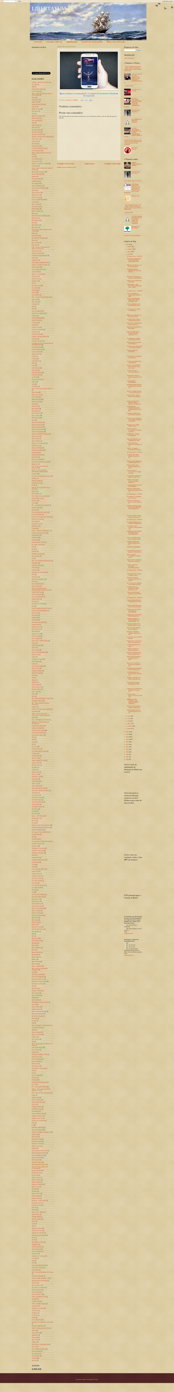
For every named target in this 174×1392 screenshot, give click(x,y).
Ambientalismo (36, 146)
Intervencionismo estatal (38, 730)
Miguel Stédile (35, 957)
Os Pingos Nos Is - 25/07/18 (134, 519)
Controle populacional (37, 349)
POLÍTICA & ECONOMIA (133, 547)
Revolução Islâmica (37, 1162)
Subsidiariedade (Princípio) (39, 1265)
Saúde (33, 1223)
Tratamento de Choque (38, 1308)
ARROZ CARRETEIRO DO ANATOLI (136, 164)
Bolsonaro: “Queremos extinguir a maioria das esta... (133, 633)
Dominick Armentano (37, 454)
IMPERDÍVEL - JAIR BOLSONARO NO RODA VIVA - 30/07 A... (134, 286)
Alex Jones (35, 127)
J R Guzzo (34, 753)
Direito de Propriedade (37, 431)
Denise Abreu (35, 408)
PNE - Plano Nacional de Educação (41, 1093)
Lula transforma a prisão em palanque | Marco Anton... (134, 551)
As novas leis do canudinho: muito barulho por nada (134, 583)
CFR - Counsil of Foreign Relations (41, 297)
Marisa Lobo (35, 920)
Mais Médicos (35, 899)
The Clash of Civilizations (38, 1287)
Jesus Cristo (35, 774)
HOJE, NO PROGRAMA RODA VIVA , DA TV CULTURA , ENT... (133, 300)
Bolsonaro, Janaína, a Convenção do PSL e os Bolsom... (134, 579)
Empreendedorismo (37, 498)
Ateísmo (34, 190)
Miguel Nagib (35, 954)
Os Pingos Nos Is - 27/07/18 (134, 452)
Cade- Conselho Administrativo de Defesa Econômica (40, 247)
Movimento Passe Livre (38, 979)
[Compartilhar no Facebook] (90, 100)
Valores (34, 1330)
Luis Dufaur (35, 883)
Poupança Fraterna (37, 1106)
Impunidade (35, 711)
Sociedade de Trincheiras (38, 1256)
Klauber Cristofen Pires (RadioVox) (41, 825)
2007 (127, 757)
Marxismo (34, 924)
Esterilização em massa (38, 542)
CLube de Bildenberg (37, 318)
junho (129, 716)
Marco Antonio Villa (37, 906)
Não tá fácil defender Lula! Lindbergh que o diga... (134, 439)
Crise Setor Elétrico (37, 372)
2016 (127, 734)
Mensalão (34, 943)
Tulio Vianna (35, 1310)
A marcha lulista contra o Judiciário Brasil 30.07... (134, 319)
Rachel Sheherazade (37, 1130)
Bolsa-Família (35, 235)
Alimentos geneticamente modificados (42, 136)
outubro (129, 246)
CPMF (33, 363)
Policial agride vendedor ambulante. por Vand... (133, 683)
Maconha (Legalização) (38, 896)
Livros (33, 864)
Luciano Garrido (36, 873)
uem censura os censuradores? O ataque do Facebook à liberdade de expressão (89, 94)
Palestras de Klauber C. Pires (39, 1054)
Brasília (34, 240)
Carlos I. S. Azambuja (37, 274)
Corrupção (34, 358)
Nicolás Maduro (36, 1006)
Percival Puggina (36, 1075)
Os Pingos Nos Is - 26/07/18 (134, 494)
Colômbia (34, 325)
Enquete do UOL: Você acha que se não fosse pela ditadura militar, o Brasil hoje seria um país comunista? (133, 142)
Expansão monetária (37, 553)
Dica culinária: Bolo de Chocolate (133, 181)
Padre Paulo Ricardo (37, 1047)
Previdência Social (37, 1109)
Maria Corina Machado (38, 915)
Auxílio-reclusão (36, 197)
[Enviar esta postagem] (81, 100)
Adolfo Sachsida (36, 109)
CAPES (34, 258)
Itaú (33, 744)
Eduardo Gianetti (36, 480)
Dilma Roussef (35, 417)
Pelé (33, 1073)
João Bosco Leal (36, 776)
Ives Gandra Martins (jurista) (39, 751)
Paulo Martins (35, 1066)
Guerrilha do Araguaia (37, 659)
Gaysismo (34, 617)
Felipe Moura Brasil (37, 565)
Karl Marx (34, 811)
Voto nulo (34, 1346)
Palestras (34, 1052)
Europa (33, 549)
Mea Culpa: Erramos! (135, 148)
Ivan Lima (34, 746)
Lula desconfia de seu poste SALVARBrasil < (134, 485)
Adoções (34, 106)
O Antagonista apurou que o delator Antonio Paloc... (134, 476)
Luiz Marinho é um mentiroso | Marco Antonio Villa (134, 527)
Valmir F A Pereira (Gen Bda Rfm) (40, 1328)
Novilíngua (34, 1018)
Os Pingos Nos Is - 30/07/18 (134, 291)
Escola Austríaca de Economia (40, 512)
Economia (34, 473)
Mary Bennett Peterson (38, 929)
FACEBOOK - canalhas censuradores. (133, 434)
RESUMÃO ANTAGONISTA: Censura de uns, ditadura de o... (134, 386)
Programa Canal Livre (37, 1116)
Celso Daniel (35, 288)
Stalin (33, 1260)
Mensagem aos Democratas (136, 227)
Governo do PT (36, 633)
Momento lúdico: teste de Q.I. (136, 111)
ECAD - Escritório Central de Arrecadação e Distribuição (39, 470)
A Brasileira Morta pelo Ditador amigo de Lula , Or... (134, 543)
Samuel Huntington (37, 1219)
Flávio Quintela (36, 586)
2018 (127, 244)
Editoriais (34, 478)
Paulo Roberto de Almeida (38, 1068)
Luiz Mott (34, 890)
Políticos (34, 1104)
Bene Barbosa (35, 220)
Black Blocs (35, 227)
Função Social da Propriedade (39, 610)
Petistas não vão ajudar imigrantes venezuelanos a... (134, 594)
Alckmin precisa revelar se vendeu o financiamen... (134, 706)
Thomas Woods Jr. (37, 1294)
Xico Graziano (35, 1353)
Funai (33, 606)
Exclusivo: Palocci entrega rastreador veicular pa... (134, 516)
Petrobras (34, 1080)
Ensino (33, 503)
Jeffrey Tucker (35, 772)
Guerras (34, 657)
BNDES (34, 233)
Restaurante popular (37, 1157)
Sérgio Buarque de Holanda (39, 1235)
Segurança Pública (37, 1228)
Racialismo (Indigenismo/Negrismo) (41, 1132)
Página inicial (89, 164)
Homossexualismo (36, 687)
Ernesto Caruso (36, 507)
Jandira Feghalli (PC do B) (38, 760)
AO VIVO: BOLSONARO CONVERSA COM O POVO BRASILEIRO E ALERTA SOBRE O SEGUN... (133, 132)
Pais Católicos (35, 1049)
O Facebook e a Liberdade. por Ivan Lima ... (134, 497)
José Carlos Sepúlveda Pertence (40, 790)
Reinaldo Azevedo (36, 1141)
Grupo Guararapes (36, 645)
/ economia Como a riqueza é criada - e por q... (134, 574)
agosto (129, 251)
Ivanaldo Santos (36, 749)
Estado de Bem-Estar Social (39, 533)
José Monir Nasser (37, 799)
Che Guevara (35, 301)
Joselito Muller (35, 804)
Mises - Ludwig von (37, 966)
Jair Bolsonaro (35, 755)
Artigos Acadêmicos (37, 185)
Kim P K (34, 820)
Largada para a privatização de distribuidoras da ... (134, 615)
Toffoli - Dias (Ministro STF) (39, 1296)
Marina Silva (35, 917)
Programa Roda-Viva (37, 1118)
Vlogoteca (34, 1342)
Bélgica (34, 213)
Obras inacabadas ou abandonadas (41, 1025)
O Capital (34, 1020)
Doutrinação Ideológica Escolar (40, 461)
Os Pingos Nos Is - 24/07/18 (134, 570)
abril (128, 721)
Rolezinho (34, 1189)
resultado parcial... (129, 933)
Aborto (33, 97)
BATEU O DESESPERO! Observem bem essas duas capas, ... (133, 367)
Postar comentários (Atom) (69, 167)
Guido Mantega (36, 661)
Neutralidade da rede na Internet (40, 1002)
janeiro (129, 728)
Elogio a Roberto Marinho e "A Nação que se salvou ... (134, 601)
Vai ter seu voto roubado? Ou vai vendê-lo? (133, 628)
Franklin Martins (36, 599)
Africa (33, 113)
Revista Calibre (36, 1159)
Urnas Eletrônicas (36, 1319)
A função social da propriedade (132, 235)
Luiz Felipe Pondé (36, 887)
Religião (34, 1148)
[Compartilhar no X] (88, 100)
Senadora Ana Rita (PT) (38, 1233)
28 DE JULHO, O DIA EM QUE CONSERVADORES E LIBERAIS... (134, 420)
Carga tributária (36, 267)
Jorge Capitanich (36, 786)
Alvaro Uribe (35, 141)
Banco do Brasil (36, 206)
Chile (33, 306)
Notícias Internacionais (38, 1013)
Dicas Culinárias (36, 413)
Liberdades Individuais (37, 853)
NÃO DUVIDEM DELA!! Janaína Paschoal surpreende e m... (133, 333)
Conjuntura (34, 338)
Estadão (34, 528)
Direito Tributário (36, 441)
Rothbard (34, 1209)
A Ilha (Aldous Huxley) (37, 89)
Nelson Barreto (36, 993)
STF (33, 1263)
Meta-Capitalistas (36, 947)
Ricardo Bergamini (36, 1170)
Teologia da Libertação (38, 1276)
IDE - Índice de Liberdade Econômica (41, 698)
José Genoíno (35, 795)
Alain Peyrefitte (36, 118)
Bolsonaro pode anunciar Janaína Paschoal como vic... (134, 711)
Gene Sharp (35, 620)
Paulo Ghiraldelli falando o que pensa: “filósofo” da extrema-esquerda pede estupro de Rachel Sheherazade (133, 68)
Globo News (35, 631)
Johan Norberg (35, 781)
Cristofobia (34, 377)
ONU (33, 1041)
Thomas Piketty (36, 1292)
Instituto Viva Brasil (37, 728)
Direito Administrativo (37, 422)
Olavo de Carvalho (36, 1034)
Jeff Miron (34, 769)
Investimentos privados (38, 732)
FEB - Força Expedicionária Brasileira (41, 560)
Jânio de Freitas (36, 765)
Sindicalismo (35, 1244)
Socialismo (35, 1253)
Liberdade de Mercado (37, 850)
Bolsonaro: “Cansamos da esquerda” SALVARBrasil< (134, 277)
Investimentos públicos (38, 735)
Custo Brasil (35, 386)
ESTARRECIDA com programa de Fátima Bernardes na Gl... (133, 588)
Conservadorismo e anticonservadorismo (133, 371)
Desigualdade (35, 411)
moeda (33, 972)
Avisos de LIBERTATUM (38, 199)
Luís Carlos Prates (37, 878)
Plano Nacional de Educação (39, 1082)
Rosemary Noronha (37, 1205)
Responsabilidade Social (38, 1155)
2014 (127, 739)
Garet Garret (35, 613)
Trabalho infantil (36, 1301)
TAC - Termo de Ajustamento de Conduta (42, 1272)
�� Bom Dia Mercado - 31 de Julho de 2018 (134, 265)
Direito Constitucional (37, 424)
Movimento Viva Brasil (38, 983)
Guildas (34, 664)
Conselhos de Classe (37, 341)
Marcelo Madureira (36, 903)
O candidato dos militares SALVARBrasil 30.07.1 (133, 339)
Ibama (33, 696)
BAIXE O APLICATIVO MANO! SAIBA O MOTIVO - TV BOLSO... (134, 403)
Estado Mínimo (36, 535)
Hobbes (34, 680)
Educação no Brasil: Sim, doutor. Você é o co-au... (134, 624)
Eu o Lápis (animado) (37, 544)
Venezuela (34, 1337)
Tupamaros (35, 1313)
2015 (127, 737)
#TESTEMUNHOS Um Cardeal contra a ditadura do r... (134, 674)
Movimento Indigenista (38, 976)
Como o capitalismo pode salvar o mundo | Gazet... (134, 538)
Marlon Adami (35, 922)
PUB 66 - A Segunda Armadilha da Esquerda (134, 449)
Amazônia (34, 143)
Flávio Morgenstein (37, 583)
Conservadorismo (36, 347)
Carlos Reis (35, 276)
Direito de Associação (37, 427)
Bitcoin (33, 222)
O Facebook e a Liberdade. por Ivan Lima (134, 357)
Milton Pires (35, 964)
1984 (33, 86)
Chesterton (34, 304)
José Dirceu (35, 792)
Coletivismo (35, 322)
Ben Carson (35, 218)
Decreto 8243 (35, 397)
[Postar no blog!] (87, 100)
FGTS (33, 574)
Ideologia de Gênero (37, 700)
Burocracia (34, 245)
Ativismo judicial (36, 192)
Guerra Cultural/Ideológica (38, 652)
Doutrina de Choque (37, 459)
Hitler (33, 677)
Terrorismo (34, 1283)
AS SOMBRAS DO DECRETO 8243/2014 (137, 121)
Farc (33, 558)
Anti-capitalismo (36, 159)
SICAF (33, 1240)
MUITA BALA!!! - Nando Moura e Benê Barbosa (133, 395)
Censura (34, 292)
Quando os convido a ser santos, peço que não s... (134, 678)
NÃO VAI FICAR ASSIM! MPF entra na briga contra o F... (134, 490)
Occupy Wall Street (37, 1027)
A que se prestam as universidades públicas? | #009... (134, 295)
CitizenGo (34, 315)
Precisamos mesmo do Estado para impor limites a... (134, 377)
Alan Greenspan (36, 120)
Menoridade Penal (36, 940)
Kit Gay (34, 823)
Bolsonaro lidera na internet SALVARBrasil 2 (134, 343)
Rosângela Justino (36, 1203)
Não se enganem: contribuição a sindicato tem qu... (134, 556)
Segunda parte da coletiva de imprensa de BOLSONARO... (134, 611)
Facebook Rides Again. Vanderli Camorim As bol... (133, 456)
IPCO (33, 737)
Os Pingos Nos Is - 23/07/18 (134, 597)
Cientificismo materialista (38, 313)
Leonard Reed (35, 839)
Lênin (33, 836)
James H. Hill (35, 758)
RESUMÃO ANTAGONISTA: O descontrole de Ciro (134, 669)
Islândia (34, 742)
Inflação (34, 717)
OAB (33, 1023)
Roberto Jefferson (36, 1179)
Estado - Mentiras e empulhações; (41, 530)
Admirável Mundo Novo (38, 104)
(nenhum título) (129, 86)
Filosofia (34, 581)
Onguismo (34, 1037)
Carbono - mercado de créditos (40, 264)
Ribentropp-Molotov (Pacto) (39, 1164)
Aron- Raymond (36, 183)
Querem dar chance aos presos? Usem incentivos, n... (134, 502)
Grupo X (34, 647)
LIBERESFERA (72, 42)
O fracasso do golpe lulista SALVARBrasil (134, 362)
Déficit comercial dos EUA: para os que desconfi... (134, 653)
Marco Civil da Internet (38, 908)
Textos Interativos (36, 1285)
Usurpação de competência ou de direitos (42, 1322)
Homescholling (35, 684)
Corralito (34, 356)
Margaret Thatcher (36, 913)
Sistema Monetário (37, 1251)
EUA (33, 546)
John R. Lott (35, 783)
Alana (33, 122)
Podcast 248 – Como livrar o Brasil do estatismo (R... (134, 641)
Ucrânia (34, 1317)
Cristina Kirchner (36, 375)
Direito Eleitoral (36, 436)
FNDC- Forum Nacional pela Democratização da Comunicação (40, 589)
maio (128, 718)
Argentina (34, 176)
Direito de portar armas (38, 429)
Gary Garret (35, 615)
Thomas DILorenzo (37, 1289)
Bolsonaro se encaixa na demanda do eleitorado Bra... (133, 664)
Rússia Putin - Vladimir (38, 1212)
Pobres (33, 1095)
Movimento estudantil (37, 974)
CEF (33, 283)
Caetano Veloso (36, 251)
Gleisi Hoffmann (36, 629)
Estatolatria (35, 540)
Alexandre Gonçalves (37, 134)
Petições (34, 1077)
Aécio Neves (35, 111)
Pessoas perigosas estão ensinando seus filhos (133, 304)
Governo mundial (36, 636)
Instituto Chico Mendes (38, 725)
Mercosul (34, 945)
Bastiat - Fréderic (36, 211)
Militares (34, 959)
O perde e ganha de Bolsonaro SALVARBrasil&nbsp (133, 566)
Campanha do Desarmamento (39, 255)
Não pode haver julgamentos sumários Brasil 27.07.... (134, 461)
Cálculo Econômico (37, 253)
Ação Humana (35, 99)
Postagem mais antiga (112, 164)
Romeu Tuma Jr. (36, 1193)
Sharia (33, 1237)
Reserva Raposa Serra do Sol (39, 1150)
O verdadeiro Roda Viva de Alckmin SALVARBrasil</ (134, 522)
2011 (127, 747)
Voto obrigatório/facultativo (39, 1349)
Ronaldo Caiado (36, 1198)
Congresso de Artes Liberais (39, 336)
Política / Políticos (36, 1099)
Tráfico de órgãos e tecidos (39, 1303)
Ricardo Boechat (36, 1172)
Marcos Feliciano (36, 910)
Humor (33, 694)
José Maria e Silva (37, 797)
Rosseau (34, 1207)
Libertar (34, 855)
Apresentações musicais (38, 172)
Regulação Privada (37, 1139)
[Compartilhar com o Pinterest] (92, 100)
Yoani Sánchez (36, 1356)
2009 (127, 752)
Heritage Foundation (37, 670)
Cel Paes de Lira (36, 285)
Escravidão (35, 521)
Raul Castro (35, 1136)
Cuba (33, 384)
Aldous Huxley (35, 125)
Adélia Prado (35, 102)
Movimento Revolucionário (39, 981)
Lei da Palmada (36, 834)
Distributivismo (36, 445)
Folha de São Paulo (37, 592)
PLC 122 (34, 1084)
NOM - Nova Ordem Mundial (39, 1011)
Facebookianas (36, 556)
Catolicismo (35, 281)
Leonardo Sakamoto (37, 843)
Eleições (34, 491)
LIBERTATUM (49, 8)
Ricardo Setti (35, 1175)
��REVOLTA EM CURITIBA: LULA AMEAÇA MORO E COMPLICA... (133, 701)
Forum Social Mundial (37, 596)
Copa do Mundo (36, 351)
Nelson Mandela (36, 995)
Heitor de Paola (36, 668)
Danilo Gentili (35, 392)
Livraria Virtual (35, 862)
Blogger (96, 1379)
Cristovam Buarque (37, 379)
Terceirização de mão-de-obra (39, 1280)
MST (33, 986)
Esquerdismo (35, 526)
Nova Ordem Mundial (37, 1016)
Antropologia (35, 166)
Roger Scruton (35, 1186)
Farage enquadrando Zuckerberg (132, 351)
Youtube (34, 1358)
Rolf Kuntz (34, 1191)
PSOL (33, 1123)
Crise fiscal (35, 370)
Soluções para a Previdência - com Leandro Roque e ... (134, 347)
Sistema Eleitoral (36, 1249)
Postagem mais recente (65, 164)
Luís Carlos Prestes (37, 880)
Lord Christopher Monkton (38, 869)
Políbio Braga (35, 1097)
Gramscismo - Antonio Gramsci (40, 640)
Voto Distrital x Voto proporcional (40, 1344)
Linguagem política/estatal (38, 859)
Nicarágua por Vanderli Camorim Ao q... (133, 425)
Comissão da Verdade (37, 329)
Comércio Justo (36, 327)
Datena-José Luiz (36, 394)
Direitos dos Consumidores (39, 443)
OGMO (33, 1030)
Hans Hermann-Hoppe (37, 666)
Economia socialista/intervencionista (41, 476)
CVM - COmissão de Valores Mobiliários (42, 388)
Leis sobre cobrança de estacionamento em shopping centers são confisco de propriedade (137, 220)
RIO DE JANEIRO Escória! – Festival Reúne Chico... (134, 392)
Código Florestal (36, 320)
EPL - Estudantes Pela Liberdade (40, 505)
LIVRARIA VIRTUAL (54, 42)
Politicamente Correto (37, 1102)
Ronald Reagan (36, 1196)
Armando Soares (36, 178)
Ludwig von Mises (36, 876)
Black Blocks (35, 225)
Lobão (33, 866)
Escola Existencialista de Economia (41, 517)
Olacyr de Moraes (36, 1032)
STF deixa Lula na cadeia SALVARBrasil (133, 309)
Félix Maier (35, 567)
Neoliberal (34, 997)
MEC (33, 936)
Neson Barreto (35, 1000)
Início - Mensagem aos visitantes (40, 719)
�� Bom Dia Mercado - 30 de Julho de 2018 (134, 316)
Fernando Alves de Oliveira (39, 572)
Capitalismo (35, 260)
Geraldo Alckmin (36, 627)
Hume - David (35, 691)
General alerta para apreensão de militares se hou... (134, 444)
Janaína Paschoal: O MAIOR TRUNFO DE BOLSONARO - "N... (133, 620)
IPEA (33, 739)
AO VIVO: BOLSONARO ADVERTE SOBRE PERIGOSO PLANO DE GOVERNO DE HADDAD (133, 103)
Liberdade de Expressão (38, 848)
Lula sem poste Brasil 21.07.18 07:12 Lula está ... (134, 695)
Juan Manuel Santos (37, 806)
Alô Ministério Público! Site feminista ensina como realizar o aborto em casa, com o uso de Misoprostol (132, 188)
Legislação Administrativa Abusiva (41, 827)
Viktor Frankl (35, 1339)
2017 (127, 731)
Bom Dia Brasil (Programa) (39, 238)
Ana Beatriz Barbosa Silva (39, 148)
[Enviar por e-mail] (85, 100)
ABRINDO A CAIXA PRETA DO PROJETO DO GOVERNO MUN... (134, 533)
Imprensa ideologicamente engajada (41, 709)
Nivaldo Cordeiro (36, 1009)
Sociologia (34, 1258)
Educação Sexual (36, 483)
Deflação (34, 404)
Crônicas (34, 381)
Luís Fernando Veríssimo (38, 885)
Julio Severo (35, 809)
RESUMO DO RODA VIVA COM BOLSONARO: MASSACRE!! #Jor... (134, 260)
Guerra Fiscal (35, 654)
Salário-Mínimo (36, 1214)
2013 (127, 742)
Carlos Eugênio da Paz (38, 269)
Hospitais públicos (36, 689)
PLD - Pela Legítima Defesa (39, 1086)
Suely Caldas (35, 1270)
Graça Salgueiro (36, 638)
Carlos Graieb (35, 271)
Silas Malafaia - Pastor (38, 1242)
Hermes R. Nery (36, 673)
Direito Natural (35, 438)
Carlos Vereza (35, 278)
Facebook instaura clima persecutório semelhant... (134, 414)
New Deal (34, 1004)
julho (128, 254)
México (34, 950)
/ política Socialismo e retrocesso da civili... (133, 649)
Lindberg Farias (36, 857)
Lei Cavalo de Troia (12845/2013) (40, 832)
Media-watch (35, 938)
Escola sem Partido (37, 519)
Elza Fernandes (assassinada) (40, 496)
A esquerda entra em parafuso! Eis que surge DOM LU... (134, 270)
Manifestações (35, 901)
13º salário (34, 84)
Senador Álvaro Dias (37, 1230)
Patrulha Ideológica (37, 1059)
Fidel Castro (35, 577)
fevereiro (129, 726)
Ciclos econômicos (37, 311)
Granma (34, 643)
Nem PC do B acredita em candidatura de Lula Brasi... (134, 658)
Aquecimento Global (37, 174)
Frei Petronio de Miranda (38, 603)
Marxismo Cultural (36, 927)
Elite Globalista (36, 493)
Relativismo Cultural (37, 1143)
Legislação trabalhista (37, 829)
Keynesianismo (36, 818)
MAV (33, 933)
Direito (33, 420)
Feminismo (35, 570)
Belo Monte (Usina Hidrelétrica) (40, 215)
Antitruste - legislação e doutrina (40, 163)
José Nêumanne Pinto (37, 802)
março (129, 723)
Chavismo (34, 299)
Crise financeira (36, 368)
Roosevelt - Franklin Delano (39, 1200)
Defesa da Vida (36, 401)
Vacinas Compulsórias (37, 1325)
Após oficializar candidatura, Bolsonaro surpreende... (134, 560)
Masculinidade (35, 931)
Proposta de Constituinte (38, 1120)
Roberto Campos (36, 1177)
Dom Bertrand (35, 452)
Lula (33, 892)
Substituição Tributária (38, 1267)
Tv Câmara (35, 1315)
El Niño (34, 485)
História (34, 675)
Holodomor (34, 682)
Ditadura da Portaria (37, 448)
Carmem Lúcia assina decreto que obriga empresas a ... (132, 481)
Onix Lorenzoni (36, 1039)
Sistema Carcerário (37, 1246)
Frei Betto (34, 601)
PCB (33, 1070)
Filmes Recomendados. (38, 579)
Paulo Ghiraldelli (36, 1061)
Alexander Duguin (36, 129)
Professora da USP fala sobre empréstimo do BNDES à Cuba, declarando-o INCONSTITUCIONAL (133, 78)
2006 (127, 759)
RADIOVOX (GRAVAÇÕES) (92, 42)
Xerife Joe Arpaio (36, 1351)
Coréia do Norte (36, 354)
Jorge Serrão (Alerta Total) (38, 788)
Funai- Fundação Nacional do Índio (41, 608)
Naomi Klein (35, 988)
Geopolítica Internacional (38, 622)
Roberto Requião (36, 1182)
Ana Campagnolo (36, 150)
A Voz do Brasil (36, 91)
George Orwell (35, 624)
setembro (130, 249)
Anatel (33, 156)
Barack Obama (36, 209)
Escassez (34, 510)
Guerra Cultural (36, 650)
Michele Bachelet (36, 952)
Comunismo (35, 332)
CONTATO (38, 42)
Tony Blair (34, 1299)
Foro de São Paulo (37, 594)
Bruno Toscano (36, 242)
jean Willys (34, 767)
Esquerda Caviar (36, 523)
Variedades (35, 1335)
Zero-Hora (34, 1360)
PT (32, 1125)
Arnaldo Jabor (35, 181)
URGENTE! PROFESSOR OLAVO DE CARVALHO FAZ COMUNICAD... (134, 507)
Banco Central (35, 204)
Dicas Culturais (36, 415)
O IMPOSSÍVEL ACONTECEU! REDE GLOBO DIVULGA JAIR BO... (134, 408)
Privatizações (35, 1111)
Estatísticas (35, 537)
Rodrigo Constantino (37, 1184)
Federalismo (35, 563)
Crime (33, 365)
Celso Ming (35, 290)
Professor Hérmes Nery (38, 1113)
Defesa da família (36, 399)
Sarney (33, 1221)
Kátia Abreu (35, 813)
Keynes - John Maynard (38, 816)
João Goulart (35, 779)
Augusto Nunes (36, 195)
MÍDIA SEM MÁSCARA (115, 42)
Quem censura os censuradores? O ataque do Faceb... (134, 430)
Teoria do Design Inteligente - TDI (40, 1278)
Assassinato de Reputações (39, 188)
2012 (127, 744)
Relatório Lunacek (36, 1146)
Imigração (34, 706)
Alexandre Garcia (36, 132)
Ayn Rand (34, 202)
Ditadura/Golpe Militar (37, 450)
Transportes (35, 1306)
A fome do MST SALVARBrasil (131, 381)
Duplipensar (35, 464)
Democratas (35, 406)
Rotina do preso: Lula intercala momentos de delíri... (133, 466)
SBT (33, 1226)
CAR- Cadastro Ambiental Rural (40, 262)
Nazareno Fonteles (37, 990)
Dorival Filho (35, 457)
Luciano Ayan (35, 871)
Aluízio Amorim (36, 139)
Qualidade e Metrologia (38, 1127)
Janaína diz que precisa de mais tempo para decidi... (134, 606)
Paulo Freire (35, 1063)
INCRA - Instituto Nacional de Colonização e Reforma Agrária (40, 714)
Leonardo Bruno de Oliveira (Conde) (41, 841)
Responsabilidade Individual (39, 1153)
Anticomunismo (36, 161)
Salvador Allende (36, 1216)
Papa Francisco (36, 1056)
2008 (127, 754)
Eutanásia (34, 551)
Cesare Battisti (36, 295)
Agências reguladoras (37, 116)
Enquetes (34, 500)
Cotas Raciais (35, 361)
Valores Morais (36, 1332)
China (33, 308)
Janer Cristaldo (36, 762)
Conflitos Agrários (36, 334)
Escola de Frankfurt (37, 514)
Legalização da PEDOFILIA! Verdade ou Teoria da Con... (134, 690)
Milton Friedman (36, 961)
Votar (125, 932)
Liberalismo (35, 846)
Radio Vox (34, 1134)
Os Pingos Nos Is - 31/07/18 (134, 256)
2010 (127, 749)
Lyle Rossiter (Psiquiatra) (38, 894)
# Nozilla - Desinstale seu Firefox (40, 82)
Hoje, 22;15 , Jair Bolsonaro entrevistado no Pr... (134, 323)
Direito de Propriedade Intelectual (40, 434)
